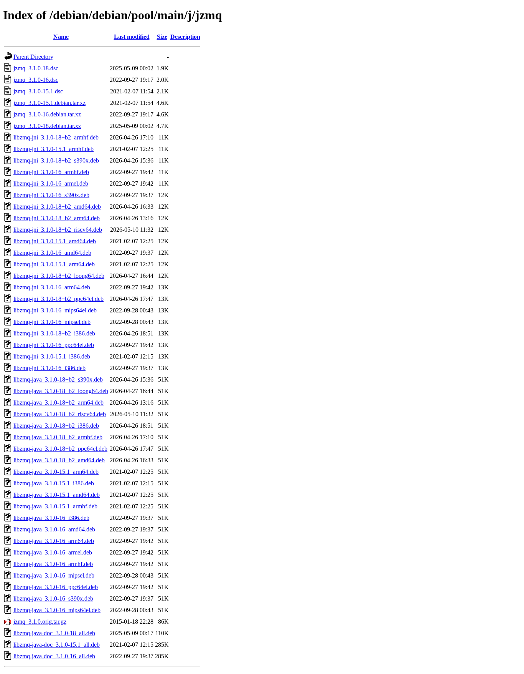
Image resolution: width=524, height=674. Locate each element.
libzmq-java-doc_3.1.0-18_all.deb (54, 633)
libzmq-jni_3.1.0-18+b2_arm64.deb (56, 218)
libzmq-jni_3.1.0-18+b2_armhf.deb (56, 137)
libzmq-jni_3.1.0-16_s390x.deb (51, 195)
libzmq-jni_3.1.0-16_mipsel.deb (52, 322)
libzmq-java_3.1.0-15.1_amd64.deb (56, 494)
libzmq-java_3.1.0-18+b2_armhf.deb (57, 437)
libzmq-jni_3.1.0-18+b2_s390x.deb (56, 160)
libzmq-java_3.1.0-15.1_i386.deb (53, 483)
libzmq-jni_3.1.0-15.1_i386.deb (51, 356)
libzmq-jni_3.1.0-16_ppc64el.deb (53, 345)
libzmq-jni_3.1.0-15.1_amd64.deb (54, 241)
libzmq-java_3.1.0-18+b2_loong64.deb (60, 391)
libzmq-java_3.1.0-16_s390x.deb (53, 598)
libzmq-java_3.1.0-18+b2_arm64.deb (58, 402)
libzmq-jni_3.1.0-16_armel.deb (50, 183)
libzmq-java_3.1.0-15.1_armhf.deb (55, 506)
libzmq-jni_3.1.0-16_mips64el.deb (55, 310)
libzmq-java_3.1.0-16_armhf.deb (53, 564)
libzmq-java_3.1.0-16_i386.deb (51, 518)
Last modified (132, 36)
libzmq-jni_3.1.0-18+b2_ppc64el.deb (58, 298)
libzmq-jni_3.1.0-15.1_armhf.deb (53, 149)
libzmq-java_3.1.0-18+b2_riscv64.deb (59, 414)
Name (61, 36)
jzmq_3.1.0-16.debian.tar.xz (47, 114)
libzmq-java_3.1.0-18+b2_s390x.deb (58, 379)
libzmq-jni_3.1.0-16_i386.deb (49, 368)
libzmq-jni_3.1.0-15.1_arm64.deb (54, 264)
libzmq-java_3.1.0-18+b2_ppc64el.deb (60, 448)
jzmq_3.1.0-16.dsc (35, 79)
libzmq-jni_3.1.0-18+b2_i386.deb (54, 333)
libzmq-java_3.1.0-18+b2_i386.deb (56, 425)
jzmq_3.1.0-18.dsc (35, 68)
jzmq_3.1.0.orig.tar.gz (39, 621)
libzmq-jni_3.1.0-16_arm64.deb (51, 287)
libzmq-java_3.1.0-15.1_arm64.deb (56, 471)
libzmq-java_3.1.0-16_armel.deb (52, 552)
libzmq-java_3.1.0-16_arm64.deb (53, 541)
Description (185, 36)
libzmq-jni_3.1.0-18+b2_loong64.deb (58, 275)
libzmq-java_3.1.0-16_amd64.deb (54, 529)
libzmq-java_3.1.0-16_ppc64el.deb (55, 587)
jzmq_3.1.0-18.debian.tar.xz (47, 126)
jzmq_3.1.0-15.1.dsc (38, 91)
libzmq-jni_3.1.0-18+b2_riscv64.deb (57, 229)
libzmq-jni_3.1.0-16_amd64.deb (52, 252)
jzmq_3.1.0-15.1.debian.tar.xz (49, 103)
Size (162, 36)
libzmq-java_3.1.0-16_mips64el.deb (57, 610)
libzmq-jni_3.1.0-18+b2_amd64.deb (57, 206)
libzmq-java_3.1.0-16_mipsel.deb (53, 575)
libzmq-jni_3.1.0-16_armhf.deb (51, 172)
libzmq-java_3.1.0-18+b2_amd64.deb (59, 460)
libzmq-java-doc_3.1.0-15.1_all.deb (56, 644)
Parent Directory (33, 56)
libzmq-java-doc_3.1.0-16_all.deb (54, 656)
